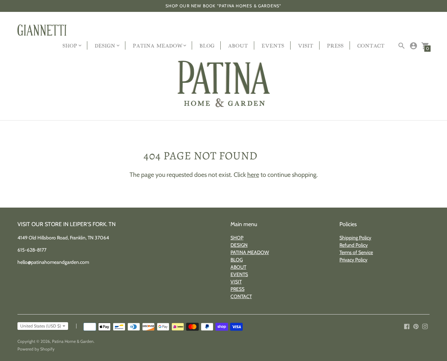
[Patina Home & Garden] (223, 84)
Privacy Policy (353, 260)
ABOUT (238, 45)
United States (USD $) (40, 325)
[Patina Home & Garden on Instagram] (425, 326)
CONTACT (370, 45)
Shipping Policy (355, 237)
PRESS (335, 45)
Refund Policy (353, 245)
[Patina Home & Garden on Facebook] (407, 326)
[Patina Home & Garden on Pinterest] (416, 326)
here (253, 175)
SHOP (236, 237)
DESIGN (239, 245)
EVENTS (273, 45)
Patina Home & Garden (73, 341)
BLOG (206, 45)
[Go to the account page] (413, 46)
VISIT (305, 45)
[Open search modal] (401, 46)
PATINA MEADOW (249, 252)
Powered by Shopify (35, 349)
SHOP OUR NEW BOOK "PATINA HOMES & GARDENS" (223, 5)
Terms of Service (356, 252)
